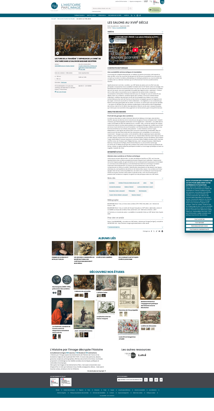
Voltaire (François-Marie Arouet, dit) (128, 183)
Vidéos (126, 15)
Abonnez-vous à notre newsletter (131, 379)
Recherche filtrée (114, 15)
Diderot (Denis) (129, 187)
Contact (112, 393)
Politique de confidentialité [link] (199, 229)
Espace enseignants (135, 1)
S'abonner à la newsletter (155, 9)
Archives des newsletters (99, 393)
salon (144, 183)
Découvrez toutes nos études (66, 19)
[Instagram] (156, 380)
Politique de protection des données (79, 393)
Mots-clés (91, 15)
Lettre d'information (121, 1)
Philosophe (132, 191)
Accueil (53, 19)
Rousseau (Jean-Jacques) (117, 191)
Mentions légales (61, 393)
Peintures (64, 82)
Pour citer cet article (116, 217)
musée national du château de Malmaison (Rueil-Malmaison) (88, 67)
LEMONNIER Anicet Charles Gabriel (64, 66)
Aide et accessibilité (140, 390)
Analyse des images (117, 112)
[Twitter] (151, 379)
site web (82, 69)
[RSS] (146, 380)
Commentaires (114, 227)
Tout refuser (199, 223)
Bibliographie (113, 200)
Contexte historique (118, 68)
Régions (81, 390)
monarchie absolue (115, 187)
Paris (151, 183)
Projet (105, 390)
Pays (89, 390)
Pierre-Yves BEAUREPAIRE (119, 28)
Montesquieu (143, 191)
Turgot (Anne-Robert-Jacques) (118, 195)
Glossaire (96, 390)
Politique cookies (151, 393)
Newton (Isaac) (136, 195)
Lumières (112, 183)
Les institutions (152, 390)
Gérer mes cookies (137, 393)
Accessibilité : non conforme (107, 395)
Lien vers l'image (61, 92)
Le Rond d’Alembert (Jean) (145, 187)
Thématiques (79, 15)
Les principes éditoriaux (124, 390)
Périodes (101, 15)
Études (57, 390)
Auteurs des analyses (69, 390)
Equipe (112, 390)
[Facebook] (161, 380)
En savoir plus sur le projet (96, 371)
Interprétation (115, 152)
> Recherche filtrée (96, 11)
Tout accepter (199, 219)
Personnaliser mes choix (199, 226)
